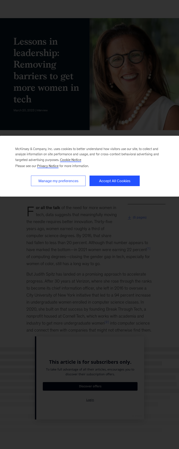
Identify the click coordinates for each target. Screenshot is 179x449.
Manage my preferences (58, 181)
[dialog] (89, 166)
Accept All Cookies (114, 181)
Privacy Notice (48, 166)
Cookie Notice (70, 160)
